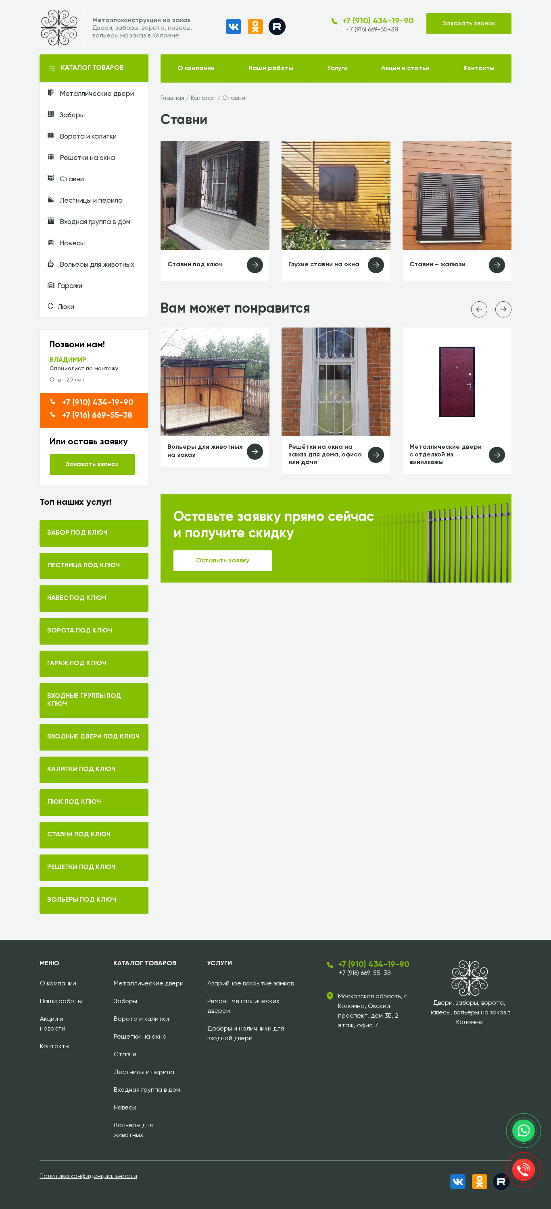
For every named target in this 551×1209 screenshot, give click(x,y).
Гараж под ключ (76, 663)
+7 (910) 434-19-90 (378, 21)
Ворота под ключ (79, 631)
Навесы (71, 243)
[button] (479, 309)
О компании (196, 68)
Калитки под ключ (81, 769)
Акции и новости (52, 1024)
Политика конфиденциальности (88, 1176)
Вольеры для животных (96, 264)
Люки (66, 307)
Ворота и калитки (87, 136)
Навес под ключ (76, 598)
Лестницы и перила (90, 200)
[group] (215, 397)
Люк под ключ (74, 802)
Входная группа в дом (94, 222)
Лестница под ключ (83, 565)
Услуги (337, 68)
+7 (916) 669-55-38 (372, 30)
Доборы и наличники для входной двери (245, 1034)
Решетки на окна (86, 158)
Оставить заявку (222, 561)
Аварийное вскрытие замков (250, 984)
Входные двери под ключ (93, 737)
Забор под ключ (77, 533)
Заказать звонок (468, 24)
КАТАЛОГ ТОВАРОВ (92, 68)
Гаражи (70, 286)
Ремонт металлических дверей (243, 1006)
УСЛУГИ (219, 963)
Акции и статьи (405, 68)
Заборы (71, 115)
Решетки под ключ (81, 867)
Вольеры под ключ (81, 900)
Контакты (479, 68)
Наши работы (270, 68)
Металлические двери (96, 94)
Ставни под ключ (79, 835)
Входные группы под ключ (84, 700)
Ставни (71, 179)
